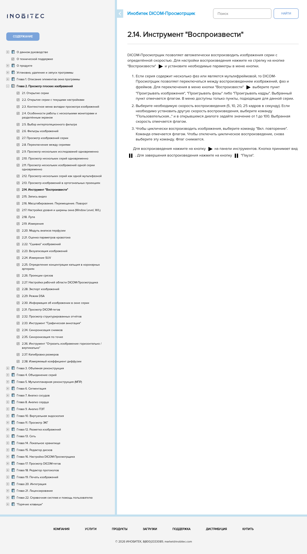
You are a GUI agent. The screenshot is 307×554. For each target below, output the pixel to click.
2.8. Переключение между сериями (46, 144)
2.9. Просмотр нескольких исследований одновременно (60, 151)
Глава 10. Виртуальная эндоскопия (40, 416)
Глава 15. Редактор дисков (34, 450)
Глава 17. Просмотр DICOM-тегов (39, 463)
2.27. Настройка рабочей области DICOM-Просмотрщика (60, 282)
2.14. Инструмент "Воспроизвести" (45, 189)
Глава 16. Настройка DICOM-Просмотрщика (46, 456)
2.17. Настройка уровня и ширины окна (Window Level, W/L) (61, 210)
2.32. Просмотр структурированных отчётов (52, 316)
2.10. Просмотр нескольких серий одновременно (55, 158)
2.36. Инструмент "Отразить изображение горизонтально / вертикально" (61, 346)
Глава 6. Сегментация (31, 388)
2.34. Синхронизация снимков (42, 330)
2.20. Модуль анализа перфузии (44, 230)
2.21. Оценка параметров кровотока (46, 237)
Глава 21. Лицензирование (35, 491)
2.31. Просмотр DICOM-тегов (41, 309)
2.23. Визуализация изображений (44, 251)
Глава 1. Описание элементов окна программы (48, 79)
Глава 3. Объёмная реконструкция (40, 368)
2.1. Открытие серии (35, 93)
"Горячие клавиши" (30, 504)
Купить (248, 529)
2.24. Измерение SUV (36, 258)
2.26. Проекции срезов (37, 275)
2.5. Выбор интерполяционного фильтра (49, 124)
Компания (61, 529)
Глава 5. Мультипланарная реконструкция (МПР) (49, 382)
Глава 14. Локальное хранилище (38, 443)
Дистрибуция (216, 529)
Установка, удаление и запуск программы (45, 72)
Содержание (23, 36)
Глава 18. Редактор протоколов (38, 470)
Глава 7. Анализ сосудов (33, 395)
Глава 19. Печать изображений (37, 477)
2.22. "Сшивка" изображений (41, 244)
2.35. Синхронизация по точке (42, 337)
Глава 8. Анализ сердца (33, 402)
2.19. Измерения (33, 223)
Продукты (119, 529)
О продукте (24, 65)
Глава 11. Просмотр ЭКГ (32, 422)
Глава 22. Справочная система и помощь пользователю (55, 497)
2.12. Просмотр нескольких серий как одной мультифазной (62, 176)
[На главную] (29, 18)
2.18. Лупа (28, 217)
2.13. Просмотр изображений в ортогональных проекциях (61, 183)
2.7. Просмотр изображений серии (45, 138)
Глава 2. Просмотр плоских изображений (45, 86)
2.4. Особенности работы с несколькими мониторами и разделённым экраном (59, 115)
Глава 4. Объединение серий (37, 375)
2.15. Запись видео (34, 196)
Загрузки (150, 529)
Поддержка (181, 529)
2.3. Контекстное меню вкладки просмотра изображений (60, 106)
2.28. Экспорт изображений (40, 289)
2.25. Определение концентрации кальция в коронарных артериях (61, 267)
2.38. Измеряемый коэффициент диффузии (51, 361)
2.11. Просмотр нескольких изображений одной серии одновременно (58, 167)
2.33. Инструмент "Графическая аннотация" (51, 323)
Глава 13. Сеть (26, 436)
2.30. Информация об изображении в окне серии (55, 303)
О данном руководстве (32, 52)
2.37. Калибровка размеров (40, 354)
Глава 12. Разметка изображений (39, 429)
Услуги (90, 529)
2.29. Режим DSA (33, 296)
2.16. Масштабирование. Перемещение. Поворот (55, 203)
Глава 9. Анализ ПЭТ (31, 409)
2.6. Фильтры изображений (40, 131)
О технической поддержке (35, 59)
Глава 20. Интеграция (31, 484)
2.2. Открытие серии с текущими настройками (53, 100)
